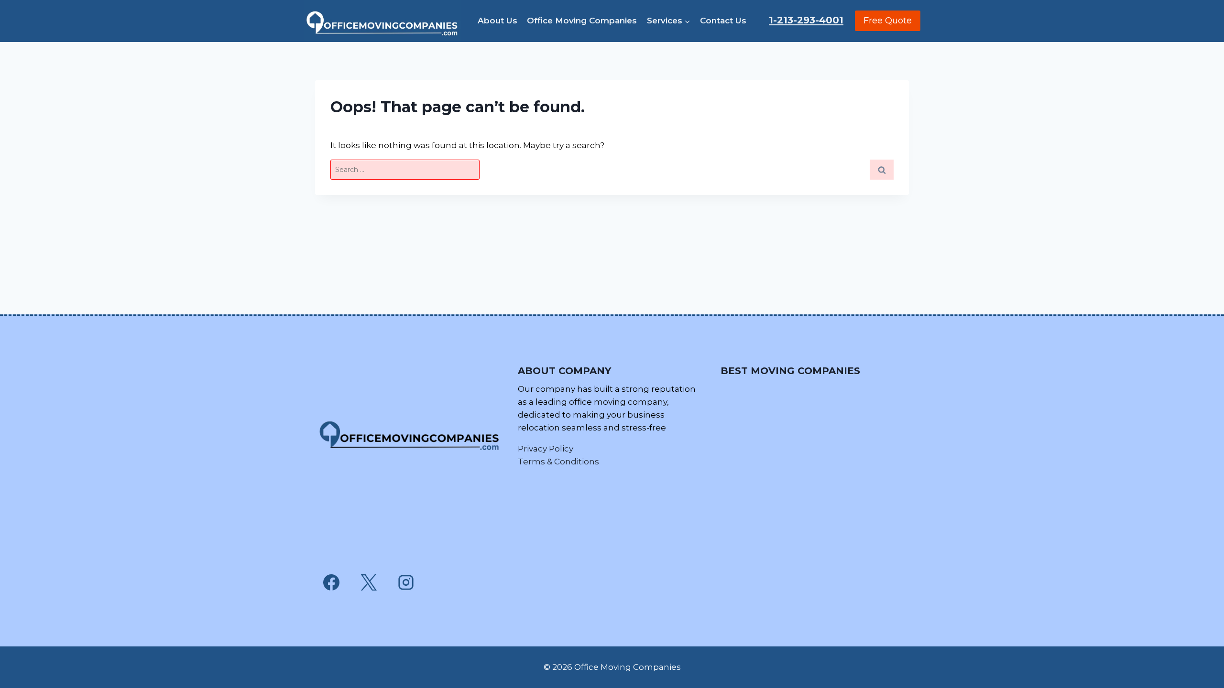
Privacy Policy (545, 448)
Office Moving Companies (582, 20)
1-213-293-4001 (806, 20)
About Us (497, 20)
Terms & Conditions (558, 461)
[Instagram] (406, 582)
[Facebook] (331, 582)
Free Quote (887, 20)
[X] (368, 582)
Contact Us (723, 20)
